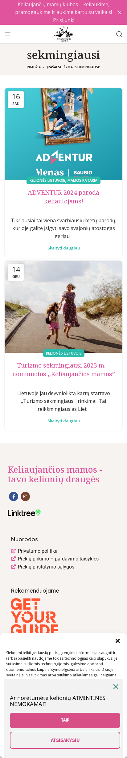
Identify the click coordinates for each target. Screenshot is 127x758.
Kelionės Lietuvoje (47, 180)
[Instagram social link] (25, 496)
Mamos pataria (82, 180)
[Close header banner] (119, 12)
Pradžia (34, 67)
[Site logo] (63, 33)
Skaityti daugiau (63, 248)
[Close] (116, 686)
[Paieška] (119, 34)
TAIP (65, 720)
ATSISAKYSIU (65, 740)
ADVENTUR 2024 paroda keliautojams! (63, 196)
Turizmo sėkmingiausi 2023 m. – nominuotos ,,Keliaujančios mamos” (63, 369)
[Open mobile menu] (8, 34)
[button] (118, 641)
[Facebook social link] (13, 496)
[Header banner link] (54, 12)
